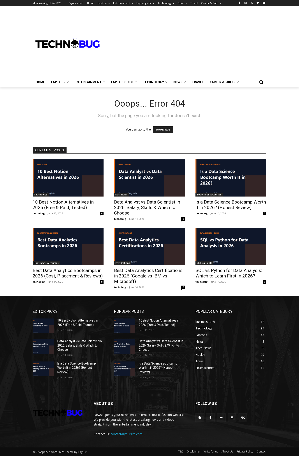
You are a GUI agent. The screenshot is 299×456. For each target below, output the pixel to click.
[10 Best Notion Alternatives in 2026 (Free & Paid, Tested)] (68, 178)
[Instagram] (245, 3)
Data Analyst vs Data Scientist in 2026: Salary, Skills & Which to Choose (147, 207)
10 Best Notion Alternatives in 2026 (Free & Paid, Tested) (63, 204)
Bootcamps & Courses (209, 194)
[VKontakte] (243, 417)
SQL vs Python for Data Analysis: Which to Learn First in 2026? (228, 273)
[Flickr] (221, 417)
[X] (251, 3)
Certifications (122, 263)
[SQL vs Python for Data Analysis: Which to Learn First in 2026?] (230, 246)
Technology (40, 194)
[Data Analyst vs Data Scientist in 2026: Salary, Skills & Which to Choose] (149, 178)
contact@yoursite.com (126, 434)
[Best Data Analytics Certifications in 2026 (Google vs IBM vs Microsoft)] (149, 246)
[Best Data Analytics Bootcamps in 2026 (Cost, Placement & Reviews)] (68, 246)
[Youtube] (263, 3)
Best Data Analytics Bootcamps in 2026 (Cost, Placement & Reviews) (68, 273)
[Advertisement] (201, 43)
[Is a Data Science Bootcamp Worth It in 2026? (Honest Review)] (230, 178)
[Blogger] (199, 417)
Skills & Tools (204, 263)
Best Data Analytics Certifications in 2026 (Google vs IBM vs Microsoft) (148, 276)
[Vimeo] (257, 3)
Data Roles (121, 194)
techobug (39, 213)
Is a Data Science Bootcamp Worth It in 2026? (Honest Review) (230, 204)
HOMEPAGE (163, 129)
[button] (261, 82)
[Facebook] (239, 3)
